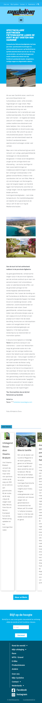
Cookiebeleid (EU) (29, 700)
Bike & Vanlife (24, 450)
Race (14, 653)
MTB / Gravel (17, 657)
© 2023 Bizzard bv (13, 700)
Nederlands (31, 4)
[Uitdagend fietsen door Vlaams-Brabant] (7, 436)
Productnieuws (18, 665)
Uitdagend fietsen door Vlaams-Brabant (7, 450)
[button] (21, 20)
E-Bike (14, 661)
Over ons (6, 4)
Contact (22, 4)
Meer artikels (21, 597)
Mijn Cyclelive (14, 4)
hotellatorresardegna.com (23, 402)
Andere (15, 669)
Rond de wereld (18, 645)
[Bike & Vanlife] (25, 440)
